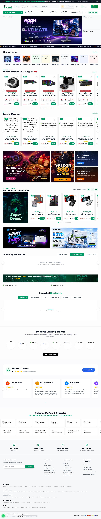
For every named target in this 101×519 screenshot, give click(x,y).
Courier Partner (67, 470)
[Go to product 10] (66, 222)
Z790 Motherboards (61, 491)
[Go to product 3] (59, 222)
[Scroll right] (97, 89)
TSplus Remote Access (88, 474)
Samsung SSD (35, 507)
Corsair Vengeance (37, 502)
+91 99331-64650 (69, 7)
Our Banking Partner (68, 472)
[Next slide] (79, 29)
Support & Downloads (83, 1)
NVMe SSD (5, 507)
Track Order (95, 1)
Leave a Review (88, 370)
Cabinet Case (63, 254)
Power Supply (54, 297)
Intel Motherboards (7, 491)
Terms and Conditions (49, 472)
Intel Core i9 (55, 486)
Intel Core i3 (34, 486)
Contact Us (66, 465)
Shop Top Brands (50, 354)
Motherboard (35, 297)
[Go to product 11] (67, 222)
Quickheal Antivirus (87, 469)
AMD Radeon (15, 497)
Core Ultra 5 (62, 486)
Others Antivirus (87, 467)
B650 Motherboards (71, 491)
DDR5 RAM (11, 502)
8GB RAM (17, 502)
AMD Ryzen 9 (27, 486)
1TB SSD (16, 507)
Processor (23, 297)
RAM (45, 297)
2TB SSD (22, 507)
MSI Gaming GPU (53, 497)
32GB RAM (29, 502)
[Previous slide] (23, 29)
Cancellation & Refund (49, 470)
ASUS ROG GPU (44, 497)
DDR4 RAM (5, 502)
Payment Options (67, 468)
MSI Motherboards (38, 491)
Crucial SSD (27, 507)
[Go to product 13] (69, 222)
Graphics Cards (77, 254)
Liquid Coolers (91, 254)
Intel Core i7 (48, 486)
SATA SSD (11, 507)
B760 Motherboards (82, 491)
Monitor (65, 297)
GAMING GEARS (42, 12)
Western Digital (43, 507)
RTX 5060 (21, 497)
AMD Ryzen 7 (20, 486)
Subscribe (29, 466)
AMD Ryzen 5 (13, 486)
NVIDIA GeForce (6, 497)
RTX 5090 (38, 497)
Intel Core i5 (41, 486)
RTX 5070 (27, 497)
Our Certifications (67, 475)
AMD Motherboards (17, 491)
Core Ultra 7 (69, 486)
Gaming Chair (77, 297)
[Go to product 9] (65, 222)
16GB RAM (23, 502)
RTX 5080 (32, 497)
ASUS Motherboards (28, 491)
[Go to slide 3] (52, 42)
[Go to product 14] (70, 222)
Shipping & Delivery (48, 468)
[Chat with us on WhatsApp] (3, 515)
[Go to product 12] (68, 222)
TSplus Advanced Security (89, 472)
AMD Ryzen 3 (6, 486)
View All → (95, 52)
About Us (65, 463)
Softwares (85, 464)
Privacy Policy (47, 465)
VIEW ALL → (95, 72)
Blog (45, 463)
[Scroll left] (3, 89)
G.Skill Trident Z (46, 502)
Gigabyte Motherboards (49, 491)
